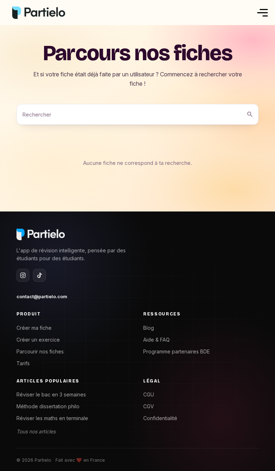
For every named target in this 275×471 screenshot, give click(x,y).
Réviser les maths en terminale (52, 418)
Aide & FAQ (156, 340)
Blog (148, 328)
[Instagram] (22, 275)
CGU (148, 394)
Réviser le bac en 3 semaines (51, 394)
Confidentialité (160, 418)
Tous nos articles (36, 431)
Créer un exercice (38, 340)
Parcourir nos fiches (40, 351)
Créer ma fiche (34, 328)
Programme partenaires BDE (176, 351)
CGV (148, 406)
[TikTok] (39, 275)
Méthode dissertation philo (47, 406)
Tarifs (23, 363)
